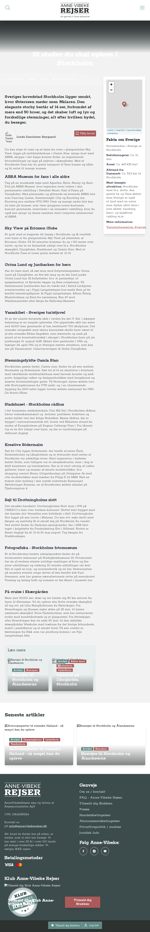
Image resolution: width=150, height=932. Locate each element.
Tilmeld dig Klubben (95, 803)
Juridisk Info (89, 833)
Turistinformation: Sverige (126, 227)
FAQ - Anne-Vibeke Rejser (100, 798)
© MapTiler (120, 130)
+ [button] (111, 84)
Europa (31, 79)
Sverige (44, 79)
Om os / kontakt (92, 792)
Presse (84, 809)
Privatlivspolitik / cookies (100, 827)
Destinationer (15, 79)
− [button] (111, 90)
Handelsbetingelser (94, 815)
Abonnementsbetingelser (99, 821)
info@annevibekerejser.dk (28, 826)
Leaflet (110, 130)
